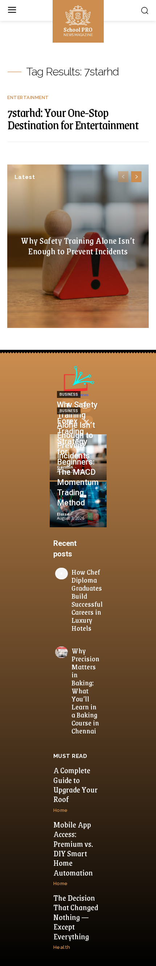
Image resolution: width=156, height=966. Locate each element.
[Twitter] (86, 422)
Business (68, 394)
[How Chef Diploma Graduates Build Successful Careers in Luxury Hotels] (61, 573)
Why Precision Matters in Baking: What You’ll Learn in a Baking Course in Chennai (85, 690)
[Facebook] (67, 405)
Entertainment (28, 97)
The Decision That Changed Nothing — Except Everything (75, 917)
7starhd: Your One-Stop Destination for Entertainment (73, 118)
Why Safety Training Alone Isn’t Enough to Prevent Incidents (78, 245)
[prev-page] (123, 176)
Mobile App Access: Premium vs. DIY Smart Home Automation (73, 848)
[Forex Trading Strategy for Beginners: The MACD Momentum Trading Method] (78, 505)
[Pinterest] (69, 422)
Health (61, 947)
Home (60, 810)
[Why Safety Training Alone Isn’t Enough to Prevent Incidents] (78, 457)
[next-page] (136, 176)
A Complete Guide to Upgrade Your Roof (75, 784)
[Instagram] (84, 405)
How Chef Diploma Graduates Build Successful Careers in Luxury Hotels (87, 600)
